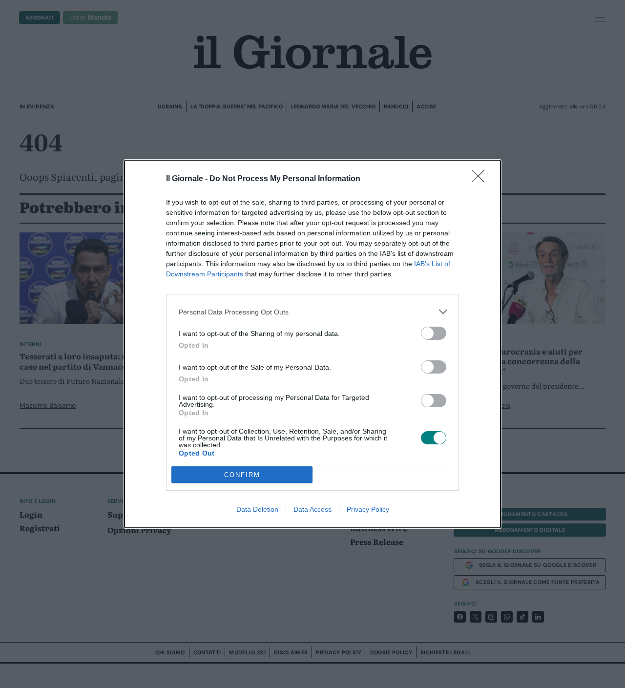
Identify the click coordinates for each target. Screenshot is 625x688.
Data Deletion (257, 509)
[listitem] (312, 312)
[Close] (481, 179)
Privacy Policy (368, 509)
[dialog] (312, 344)
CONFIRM (242, 475)
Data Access (312, 509)
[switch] (433, 333)
